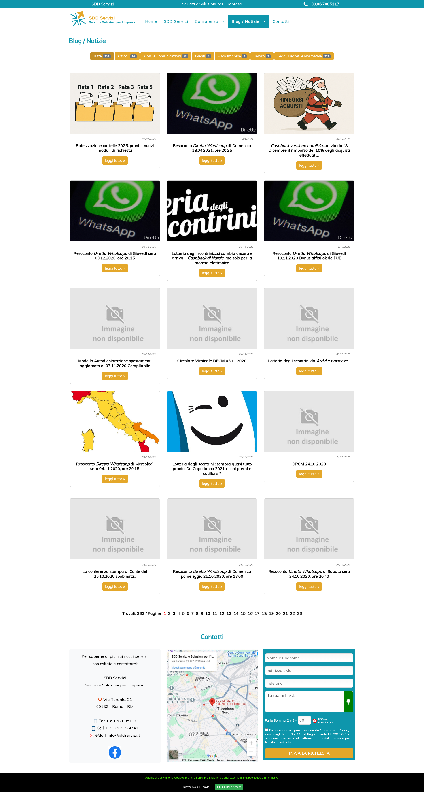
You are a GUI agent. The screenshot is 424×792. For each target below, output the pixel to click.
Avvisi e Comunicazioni (165, 56)
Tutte (101, 56)
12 (222, 613)
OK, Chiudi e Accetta (229, 787)
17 (257, 613)
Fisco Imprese (231, 56)
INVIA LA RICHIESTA (309, 753)
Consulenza (206, 21)
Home (151, 21)
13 (229, 613)
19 (271, 613)
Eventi (202, 56)
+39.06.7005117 (324, 3)
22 (292, 613)
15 (243, 613)
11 (214, 613)
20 (278, 613)
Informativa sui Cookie (196, 787)
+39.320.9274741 (122, 727)
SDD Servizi (176, 21)
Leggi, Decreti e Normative (303, 56)
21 (285, 613)
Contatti (281, 21)
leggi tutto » (115, 160)
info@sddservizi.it (124, 735)
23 (299, 613)
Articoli (126, 56)
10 (207, 613)
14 (236, 613)
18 (264, 613)
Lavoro (261, 56)
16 (250, 613)
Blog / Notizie (245, 21)
